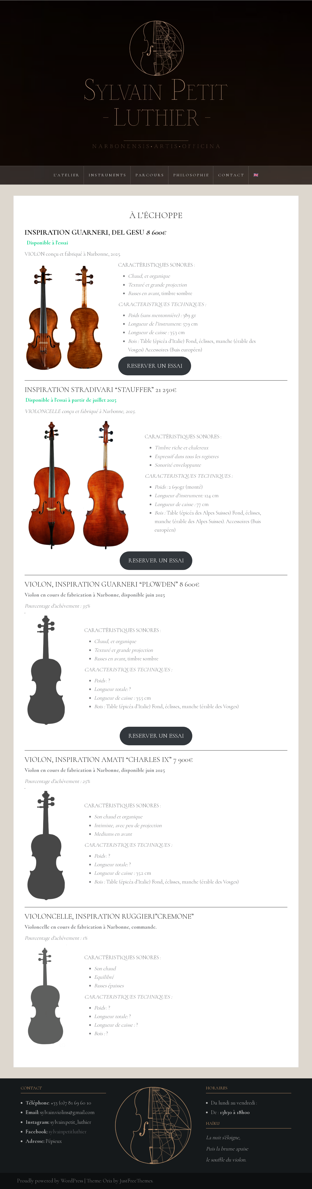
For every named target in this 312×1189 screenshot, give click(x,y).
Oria (107, 1181)
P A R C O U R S (149, 175)
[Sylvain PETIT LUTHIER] (156, 82)
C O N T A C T (231, 175)
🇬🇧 (256, 175)
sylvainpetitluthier (68, 1131)
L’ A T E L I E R (66, 175)
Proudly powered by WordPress (50, 1181)
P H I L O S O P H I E (190, 175)
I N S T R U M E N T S (107, 175)
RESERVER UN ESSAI (155, 365)
